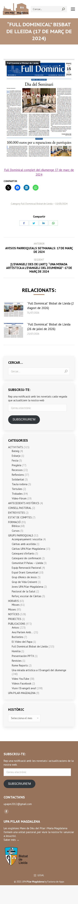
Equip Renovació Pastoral (26, 567)
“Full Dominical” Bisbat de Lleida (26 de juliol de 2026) (48, 326)
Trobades (17, 493)
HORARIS (13, 601)
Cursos (16, 530)
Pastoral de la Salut (23, 591)
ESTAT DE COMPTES (20, 517)
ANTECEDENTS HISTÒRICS (23, 503)
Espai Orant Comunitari (25, 572)
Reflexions (18, 474)
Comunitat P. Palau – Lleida (27, 563)
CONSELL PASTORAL (19, 508)
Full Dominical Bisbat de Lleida (23, 63)
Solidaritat (18, 479)
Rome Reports (20, 665)
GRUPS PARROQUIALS (20, 535)
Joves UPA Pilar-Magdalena (27, 586)
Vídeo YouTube (20, 678)
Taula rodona (19, 484)
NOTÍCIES (13, 614)
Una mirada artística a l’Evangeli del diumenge (39, 670)
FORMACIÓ (14, 522)
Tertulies (17, 489)
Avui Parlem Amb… (22, 632)
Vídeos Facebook (21, 683)
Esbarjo (16, 455)
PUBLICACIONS (16, 623)
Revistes (17, 660)
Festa (15, 460)
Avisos (15, 627)
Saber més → (11, 839)
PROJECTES (14, 619)
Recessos (17, 470)
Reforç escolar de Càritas (26, 596)
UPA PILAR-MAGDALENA (22, 693)
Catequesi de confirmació (26, 558)
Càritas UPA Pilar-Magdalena (28, 548)
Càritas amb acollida (24, 544)
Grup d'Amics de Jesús (24, 577)
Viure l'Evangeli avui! (24, 688)
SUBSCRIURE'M (24, 419)
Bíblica (16, 526)
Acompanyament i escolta (27, 539)
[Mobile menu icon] (73, 9)
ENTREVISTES (16, 512)
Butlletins (17, 637)
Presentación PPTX (23, 656)
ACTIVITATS (15, 447)
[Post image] (14, 309)
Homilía (16, 651)
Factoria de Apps (55, 881)
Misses (16, 604)
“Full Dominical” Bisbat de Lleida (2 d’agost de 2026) (50, 305)
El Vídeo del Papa (22, 641)
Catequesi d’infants (23, 553)
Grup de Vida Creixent (24, 582)
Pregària (16, 465)
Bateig (15, 451)
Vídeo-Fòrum (19, 498)
